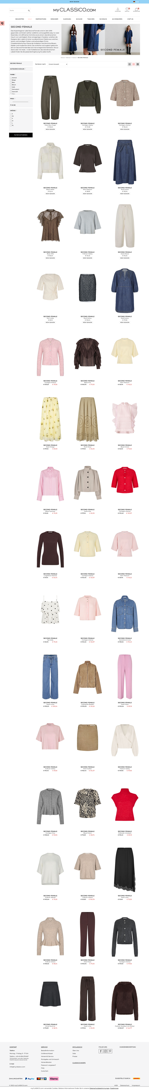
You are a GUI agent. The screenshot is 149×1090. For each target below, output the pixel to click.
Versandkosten (46, 1062)
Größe (12, 110)
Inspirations (41, 19)
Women (68, 57)
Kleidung (67, 19)
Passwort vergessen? (48, 1065)
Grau (13, 94)
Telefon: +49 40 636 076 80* (19, 1056)
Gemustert (15, 89)
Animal (14, 78)
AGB (116, 1085)
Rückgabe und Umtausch (50, 1059)
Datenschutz (124, 1085)
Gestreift (15, 91)
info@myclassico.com (17, 1067)
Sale (30, 19)
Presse (75, 1056)
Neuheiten (19, 19)
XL (13, 125)
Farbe (12, 74)
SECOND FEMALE (16, 63)
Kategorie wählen (17, 69)
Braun (14, 85)
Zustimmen (114, 1088)
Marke (74, 57)
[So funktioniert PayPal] (31, 1078)
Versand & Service (47, 1056)
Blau (13, 82)
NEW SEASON (74, 1)
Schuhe (79, 19)
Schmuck (103, 19)
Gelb (13, 87)
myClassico (77, 1047)
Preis (12, 98)
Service (44, 1047)
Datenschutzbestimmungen (100, 1088)
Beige (14, 80)
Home (62, 57)
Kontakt (13, 1047)
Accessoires (117, 19)
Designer (54, 19)
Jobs (74, 1053)
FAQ (42, 1068)
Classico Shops (79, 1063)
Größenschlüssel (47, 1053)
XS (13, 116)
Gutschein (44, 1071)
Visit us (130, 19)
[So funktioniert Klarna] (55, 1078)
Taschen (90, 19)
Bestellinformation (47, 1050)
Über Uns (76, 1050)
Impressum (136, 1085)
